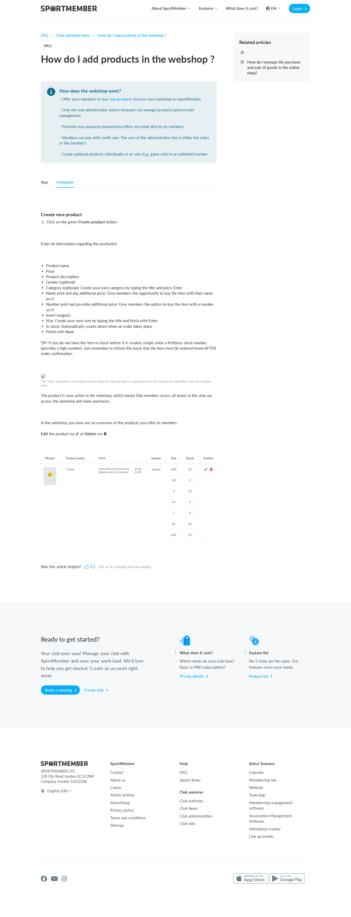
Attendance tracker (265, 829)
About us (117, 780)
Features (206, 8)
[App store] (250, 878)
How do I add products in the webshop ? (132, 35)
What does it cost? (242, 8)
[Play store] (287, 878)
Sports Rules (190, 780)
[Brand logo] (69, 9)
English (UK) (57, 790)
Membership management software (270, 805)
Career (115, 787)
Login (298, 8)
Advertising (120, 802)
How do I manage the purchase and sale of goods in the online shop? (273, 67)
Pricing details (192, 676)
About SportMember (169, 8)
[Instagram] (64, 879)
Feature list (259, 676)
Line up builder (261, 836)
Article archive (122, 795)
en (273, 8)
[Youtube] (54, 879)
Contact (116, 772)
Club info (187, 823)
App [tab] (44, 182)
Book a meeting (59, 690)
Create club (94, 690)
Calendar (256, 772)
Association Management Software (270, 818)
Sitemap (117, 825)
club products (120, 99)
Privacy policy (122, 810)
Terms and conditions (128, 817)
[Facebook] (44, 879)
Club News (189, 808)
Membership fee (262, 780)
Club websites (192, 800)
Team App (257, 795)
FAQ (44, 35)
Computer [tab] (65, 182)
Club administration (73, 35)
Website (256, 787)
